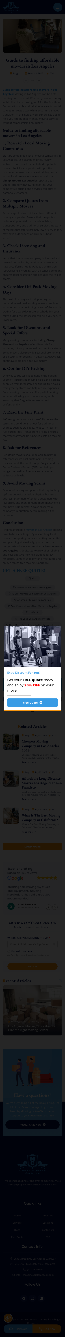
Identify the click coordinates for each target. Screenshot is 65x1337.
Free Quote (30, 702)
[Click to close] (57, 630)
